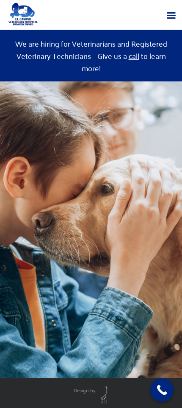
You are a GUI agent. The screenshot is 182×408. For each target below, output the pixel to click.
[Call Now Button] (162, 390)
